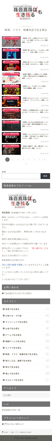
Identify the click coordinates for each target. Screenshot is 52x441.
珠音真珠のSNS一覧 (11, 410)
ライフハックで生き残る (26, 322)
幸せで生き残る (26, 367)
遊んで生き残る (27, 373)
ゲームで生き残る (27, 335)
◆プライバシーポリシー (13, 424)
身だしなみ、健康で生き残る (27, 361)
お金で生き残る (26, 328)
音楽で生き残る (26, 309)
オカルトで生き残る (26, 380)
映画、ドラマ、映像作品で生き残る (26, 354)
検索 (4, 172)
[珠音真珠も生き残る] (26, 20)
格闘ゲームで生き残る (27, 341)
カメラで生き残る (27, 348)
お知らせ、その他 (26, 316)
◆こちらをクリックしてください (17, 293)
